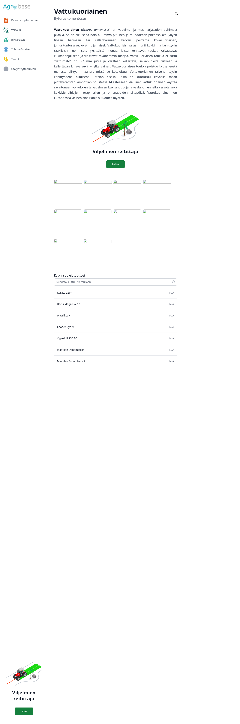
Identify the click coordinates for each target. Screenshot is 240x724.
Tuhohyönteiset (21, 49)
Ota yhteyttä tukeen (23, 69)
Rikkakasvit (18, 39)
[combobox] (115, 282)
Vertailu (16, 30)
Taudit (15, 59)
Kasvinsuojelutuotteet (25, 20)
